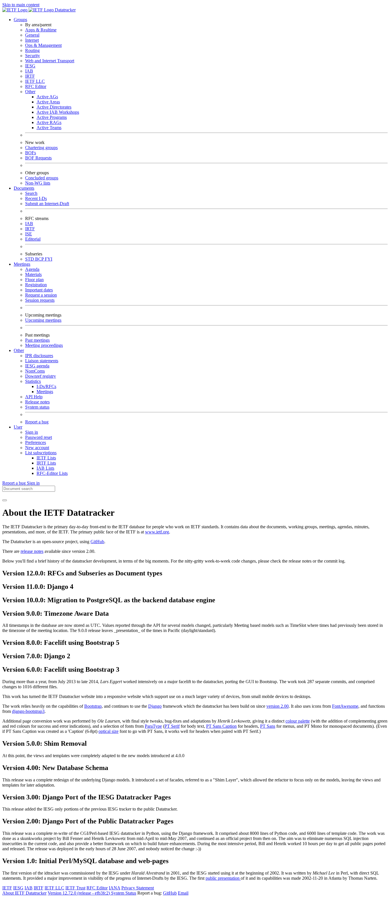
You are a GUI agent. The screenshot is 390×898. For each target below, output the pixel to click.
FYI (48, 259)
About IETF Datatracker (24, 893)
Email (183, 893)
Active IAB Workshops (58, 112)
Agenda (32, 269)
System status (37, 407)
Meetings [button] (22, 264)
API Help (34, 396)
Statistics (33, 381)
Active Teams (49, 127)
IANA (114, 887)
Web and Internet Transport (49, 60)
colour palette (298, 721)
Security (32, 55)
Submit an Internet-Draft (47, 203)
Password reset (38, 437)
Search (31, 193)
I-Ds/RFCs (46, 386)
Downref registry (40, 376)
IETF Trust (75, 887)
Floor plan (34, 279)
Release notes (37, 401)
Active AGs (47, 96)
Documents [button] (24, 188)
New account (37, 447)
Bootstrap (93, 706)
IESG (30, 65)
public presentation (223, 878)
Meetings (45, 391)
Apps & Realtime (41, 29)
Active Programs (52, 117)
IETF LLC (35, 81)
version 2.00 (277, 706)
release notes (32, 551)
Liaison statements (41, 360)
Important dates (39, 289)
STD (30, 259)
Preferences (35, 442)
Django (155, 706)
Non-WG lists (37, 183)
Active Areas (48, 101)
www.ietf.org (157, 531)
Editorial (33, 239)
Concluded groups (41, 177)
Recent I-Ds (36, 198)
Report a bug (37, 421)
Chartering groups (41, 147)
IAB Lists (45, 468)
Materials (33, 274)
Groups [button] (20, 19)
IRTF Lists (46, 463)
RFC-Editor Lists (52, 473)
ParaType (153, 726)
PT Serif (172, 726)
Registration (36, 284)
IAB (29, 71)
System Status (123, 893)
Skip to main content (20, 4)
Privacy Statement (137, 887)
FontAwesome (345, 706)
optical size (108, 731)
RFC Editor (35, 86)
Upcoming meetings (43, 320)
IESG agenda (37, 365)
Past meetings (37, 340)
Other (30, 91)
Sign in (31, 432)
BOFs (30, 152)
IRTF (30, 76)
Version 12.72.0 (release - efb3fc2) (79, 893)
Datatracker (65, 9)
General (32, 35)
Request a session (41, 295)
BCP (40, 259)
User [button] (18, 427)
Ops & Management (43, 45)
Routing (32, 50)
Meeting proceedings (44, 345)
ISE (28, 233)
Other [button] (19, 350)
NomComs (35, 371)
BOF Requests (38, 157)
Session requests (40, 300)
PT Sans (267, 726)
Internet (32, 40)
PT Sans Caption (221, 726)
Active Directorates (54, 107)
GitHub (97, 541)
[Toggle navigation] (4, 500)
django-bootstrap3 (28, 711)
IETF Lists (46, 457)
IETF (7, 887)
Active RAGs (49, 122)
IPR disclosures (39, 355)
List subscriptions (41, 452)
